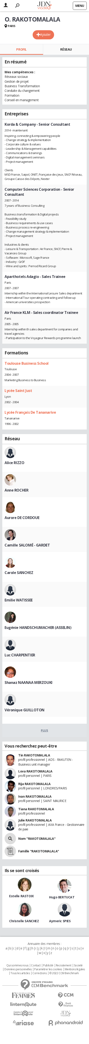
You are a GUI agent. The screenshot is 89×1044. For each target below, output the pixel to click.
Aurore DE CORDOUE (22, 517)
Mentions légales (75, 969)
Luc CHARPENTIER (20, 655)
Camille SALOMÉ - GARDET (27, 545)
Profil (21, 49)
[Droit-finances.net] (65, 1004)
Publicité (48, 965)
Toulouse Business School (27, 363)
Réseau (66, 49)
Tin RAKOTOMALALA (34, 755)
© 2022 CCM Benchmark (64, 973)
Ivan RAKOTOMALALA (35, 796)
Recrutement (63, 965)
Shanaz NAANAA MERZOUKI (28, 682)
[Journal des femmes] (23, 995)
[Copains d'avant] (23, 1013)
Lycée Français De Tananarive (30, 412)
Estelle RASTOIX (21, 896)
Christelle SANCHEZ (24, 921)
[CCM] (65, 995)
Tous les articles (20, 973)
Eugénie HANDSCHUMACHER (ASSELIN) (38, 627)
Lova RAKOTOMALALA (35, 771)
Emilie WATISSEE (19, 600)
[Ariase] (23, 1022)
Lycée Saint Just (18, 390)
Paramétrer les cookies (48, 969)
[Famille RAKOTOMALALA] (10, 851)
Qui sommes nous (17, 965)
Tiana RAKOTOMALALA (36, 809)
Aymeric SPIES (60, 921)
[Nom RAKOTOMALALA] (10, 838)
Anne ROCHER (16, 490)
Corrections (39, 973)
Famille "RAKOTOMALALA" (38, 851)
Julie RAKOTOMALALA (35, 820)
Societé (78, 965)
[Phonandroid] (65, 1023)
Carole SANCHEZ (19, 572)
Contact (35, 965)
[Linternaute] (23, 1004)
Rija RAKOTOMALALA (34, 784)
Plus (44, 730)
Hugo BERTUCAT (62, 897)
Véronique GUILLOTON (24, 709)
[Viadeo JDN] (65, 1014)
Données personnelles (18, 969)
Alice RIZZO (14, 462)
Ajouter (45, 34)
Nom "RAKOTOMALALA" (36, 838)
